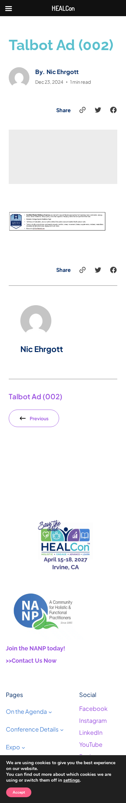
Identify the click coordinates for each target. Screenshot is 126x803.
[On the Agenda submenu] (50, 711)
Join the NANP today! (35, 648)
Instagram (93, 720)
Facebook (93, 708)
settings (71, 780)
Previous (39, 418)
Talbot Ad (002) (35, 396)
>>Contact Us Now (31, 660)
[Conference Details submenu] (62, 729)
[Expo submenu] (23, 747)
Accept (19, 792)
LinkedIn (90, 732)
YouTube (90, 744)
